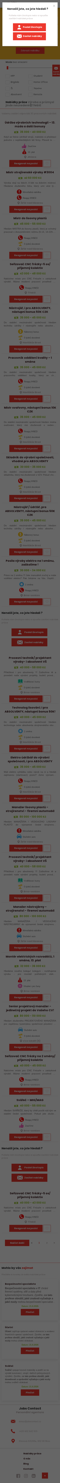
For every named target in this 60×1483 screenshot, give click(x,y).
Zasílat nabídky (32, 36)
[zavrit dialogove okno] (54, 6)
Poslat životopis (32, 27)
